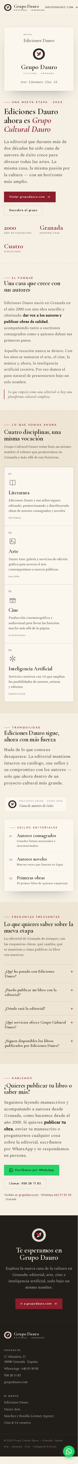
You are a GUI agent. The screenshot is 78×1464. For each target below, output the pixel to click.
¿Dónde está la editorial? (25, 1008)
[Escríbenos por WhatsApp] (69, 1451)
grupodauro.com (29, 1195)
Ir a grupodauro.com (36, 1303)
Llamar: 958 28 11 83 (25, 1183)
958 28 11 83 (12, 1375)
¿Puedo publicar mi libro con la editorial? (31, 992)
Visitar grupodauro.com (27, 197)
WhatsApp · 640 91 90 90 (21, 1368)
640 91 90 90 (62, 1195)
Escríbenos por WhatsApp (34, 1170)
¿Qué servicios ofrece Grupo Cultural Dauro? (35, 1024)
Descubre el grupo (23, 210)
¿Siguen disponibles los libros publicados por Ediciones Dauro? (32, 1043)
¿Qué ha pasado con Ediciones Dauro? (29, 974)
